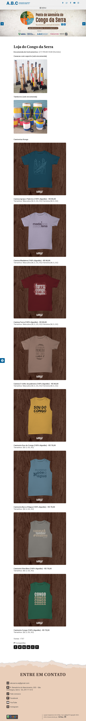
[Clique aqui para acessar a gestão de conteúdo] (65, 717)
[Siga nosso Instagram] (78, 3)
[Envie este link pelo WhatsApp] (33, 647)
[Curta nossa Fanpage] (70, 3)
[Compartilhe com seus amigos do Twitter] (20, 647)
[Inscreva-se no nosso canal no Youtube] (74, 3)
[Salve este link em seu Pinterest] (37, 647)
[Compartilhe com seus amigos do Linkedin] (29, 647)
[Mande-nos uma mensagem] (66, 3)
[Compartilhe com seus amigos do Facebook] (16, 647)
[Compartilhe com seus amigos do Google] (24, 647)
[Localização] (63, 3)
